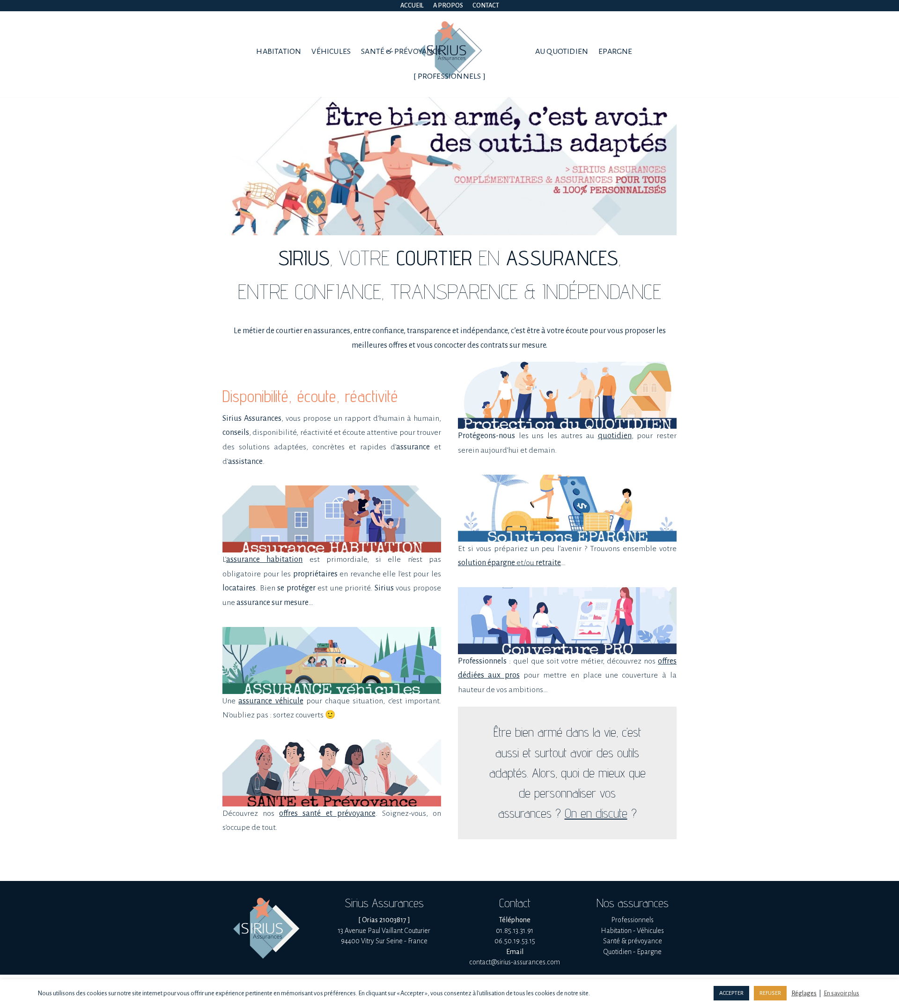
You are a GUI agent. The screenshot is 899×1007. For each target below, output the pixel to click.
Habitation (278, 51)
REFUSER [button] (770, 993)
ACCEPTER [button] (731, 993)
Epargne (615, 51)
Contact (485, 5)
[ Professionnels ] (449, 76)
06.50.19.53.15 (514, 941)
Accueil (412, 5)
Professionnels (632, 920)
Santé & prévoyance (401, 51)
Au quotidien (561, 51)
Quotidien (617, 951)
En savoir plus (841, 993)
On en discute (596, 813)
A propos (448, 5)
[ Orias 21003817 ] (384, 920)
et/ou (509, 563)
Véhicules (331, 51)
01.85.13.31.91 (514, 930)
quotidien (615, 436)
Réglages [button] (804, 993)
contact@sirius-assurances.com (514, 962)
